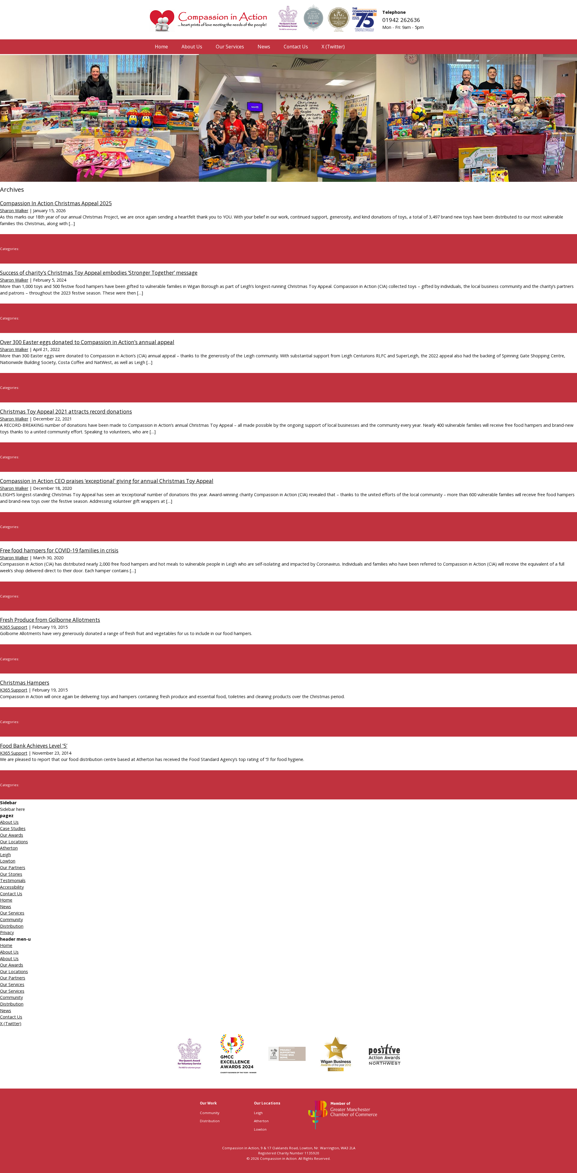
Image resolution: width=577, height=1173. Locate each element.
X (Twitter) (10, 1023)
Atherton (9, 848)
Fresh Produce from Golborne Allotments (50, 619)
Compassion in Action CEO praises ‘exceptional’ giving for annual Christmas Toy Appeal (106, 481)
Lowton (7, 861)
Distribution (11, 926)
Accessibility (12, 887)
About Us (9, 822)
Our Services (12, 913)
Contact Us (11, 894)
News (5, 906)
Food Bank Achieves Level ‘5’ (33, 745)
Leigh (5, 854)
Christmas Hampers (24, 682)
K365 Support (13, 627)
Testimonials (13, 880)
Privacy (7, 932)
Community (11, 919)
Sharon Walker (14, 210)
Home (6, 900)
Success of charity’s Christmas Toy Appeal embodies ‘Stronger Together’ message (98, 272)
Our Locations (14, 842)
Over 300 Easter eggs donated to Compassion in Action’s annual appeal (87, 342)
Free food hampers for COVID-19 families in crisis (59, 550)
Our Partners (12, 867)
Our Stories (11, 874)
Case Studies (13, 828)
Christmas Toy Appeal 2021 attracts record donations (66, 411)
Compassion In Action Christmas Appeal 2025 (56, 203)
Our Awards (11, 835)
